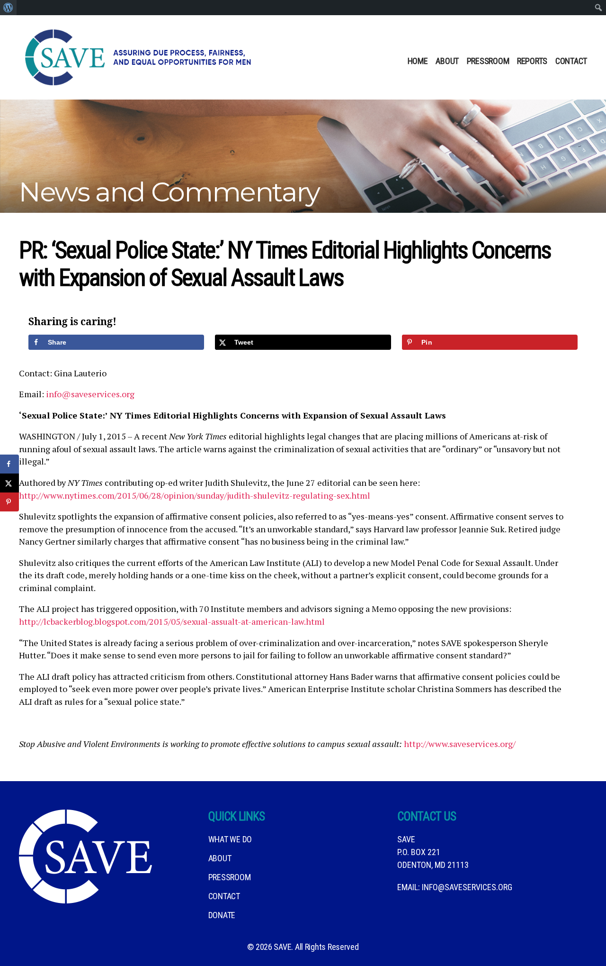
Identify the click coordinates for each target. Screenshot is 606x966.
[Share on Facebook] (9, 464)
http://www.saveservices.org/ (460, 743)
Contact (571, 61)
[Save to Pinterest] (9, 501)
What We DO (230, 839)
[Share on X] (9, 483)
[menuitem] (8, 7)
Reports (532, 61)
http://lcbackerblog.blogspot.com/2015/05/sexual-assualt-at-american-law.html (172, 621)
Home (418, 61)
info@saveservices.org (90, 394)
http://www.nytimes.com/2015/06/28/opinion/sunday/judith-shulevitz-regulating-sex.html (194, 495)
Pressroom (488, 61)
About (447, 61)
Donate (221, 915)
